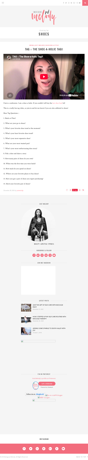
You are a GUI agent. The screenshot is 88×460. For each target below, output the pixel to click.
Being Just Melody (37, 45)
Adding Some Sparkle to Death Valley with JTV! (49, 329)
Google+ (47, 397)
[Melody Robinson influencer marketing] (36, 389)
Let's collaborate (46, 384)
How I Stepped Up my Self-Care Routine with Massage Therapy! (49, 318)
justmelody (20, 190)
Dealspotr (50, 387)
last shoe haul (57, 103)
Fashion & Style (52, 45)
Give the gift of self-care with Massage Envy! (48, 306)
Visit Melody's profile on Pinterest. (44, 378)
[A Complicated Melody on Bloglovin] (35, 395)
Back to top (81, 457)
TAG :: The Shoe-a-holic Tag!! (44, 49)
